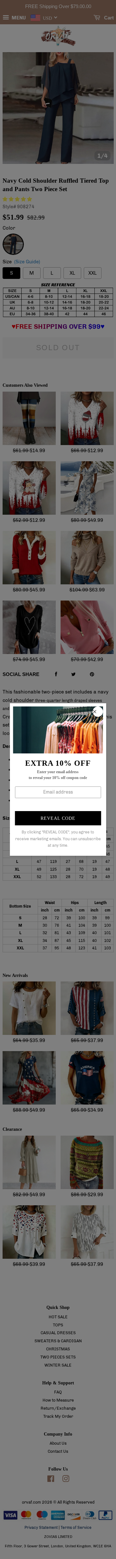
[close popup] (97, 711)
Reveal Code (58, 818)
